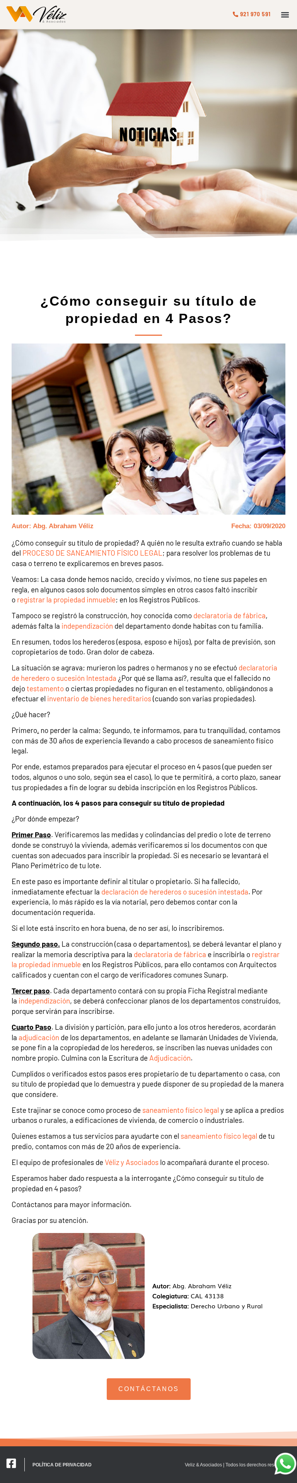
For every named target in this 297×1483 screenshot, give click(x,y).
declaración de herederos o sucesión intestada (174, 891)
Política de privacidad (62, 1465)
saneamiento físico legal (180, 1109)
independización (87, 625)
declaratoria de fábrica (229, 615)
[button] (284, 14)
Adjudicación (170, 1057)
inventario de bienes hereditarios (99, 698)
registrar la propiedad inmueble (66, 599)
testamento (45, 688)
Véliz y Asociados (132, 1162)
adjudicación (39, 1037)
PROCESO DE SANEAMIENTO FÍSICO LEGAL (92, 552)
